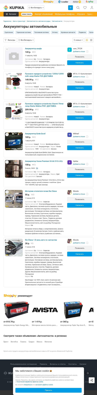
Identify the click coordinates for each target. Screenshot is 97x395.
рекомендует (25, 295)
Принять (48, 390)
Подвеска (82, 32)
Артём (75, 161)
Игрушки (81, 14)
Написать (80, 63)
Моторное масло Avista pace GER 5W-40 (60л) (45, 325)
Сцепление (9, 32)
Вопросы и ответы (58, 364)
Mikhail (76, 134)
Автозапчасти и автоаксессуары (38, 21)
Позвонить (79, 57)
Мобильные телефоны (65, 14)
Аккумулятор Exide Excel (35, 134)
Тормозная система (23, 32)
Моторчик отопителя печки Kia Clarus (41, 191)
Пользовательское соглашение (23, 364)
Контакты (72, 364)
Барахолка (7, 21)
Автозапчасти (57, 21)
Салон (91, 32)
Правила (44, 364)
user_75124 (77, 48)
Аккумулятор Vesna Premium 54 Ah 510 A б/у (44, 161)
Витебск (14, 342)
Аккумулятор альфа (33, 48)
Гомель (23, 342)
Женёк (76, 191)
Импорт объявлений (44, 14)
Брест (6, 342)
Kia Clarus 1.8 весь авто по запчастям (41, 240)
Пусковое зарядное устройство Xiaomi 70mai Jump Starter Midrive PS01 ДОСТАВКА (44, 105)
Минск (39, 342)
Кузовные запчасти (68, 32)
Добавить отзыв (79, 51)
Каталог (83, 364)
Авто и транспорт (19, 21)
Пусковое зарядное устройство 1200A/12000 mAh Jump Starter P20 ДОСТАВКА (44, 75)
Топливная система (41, 32)
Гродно (31, 342)
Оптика (54, 32)
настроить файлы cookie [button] (44, 385)
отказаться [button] (28, 385)
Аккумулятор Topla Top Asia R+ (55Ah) (73, 325)
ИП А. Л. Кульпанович (82, 74)
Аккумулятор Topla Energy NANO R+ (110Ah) (17, 325)
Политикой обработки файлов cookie (30, 382)
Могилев (48, 342)
